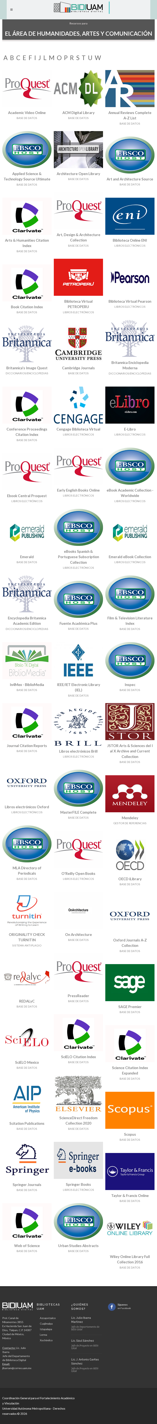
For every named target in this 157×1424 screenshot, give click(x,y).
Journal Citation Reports (27, 745)
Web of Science (27, 1245)
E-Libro (130, 429)
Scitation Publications (26, 1123)
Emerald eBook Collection (130, 557)
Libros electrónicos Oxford (27, 807)
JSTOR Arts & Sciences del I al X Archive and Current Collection (130, 751)
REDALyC (27, 1001)
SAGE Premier (130, 1006)
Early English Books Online (78, 490)
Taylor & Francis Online (130, 1195)
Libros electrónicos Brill (78, 751)
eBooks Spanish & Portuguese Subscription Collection (78, 556)
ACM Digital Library (78, 112)
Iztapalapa (46, 1329)
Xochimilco (46, 1340)
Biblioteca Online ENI (130, 240)
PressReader (78, 995)
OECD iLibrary (130, 879)
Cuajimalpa (46, 1323)
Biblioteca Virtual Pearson (130, 301)
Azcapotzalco (48, 1318)
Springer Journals (27, 1184)
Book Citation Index (27, 307)
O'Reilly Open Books (78, 873)
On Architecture (78, 934)
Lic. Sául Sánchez (82, 1340)
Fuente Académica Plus (78, 623)
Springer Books (78, 1184)
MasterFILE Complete (78, 812)
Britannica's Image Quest (26, 368)
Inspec (130, 684)
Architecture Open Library (78, 173)
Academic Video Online (27, 112)
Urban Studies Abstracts (78, 1245)
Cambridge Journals (78, 368)
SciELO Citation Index (78, 1057)
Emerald (27, 557)
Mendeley (130, 818)
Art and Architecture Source (130, 179)
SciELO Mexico (27, 1062)
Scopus (130, 1134)
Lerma (43, 1334)
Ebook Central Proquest (27, 495)
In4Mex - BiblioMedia (27, 684)
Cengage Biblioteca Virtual (78, 429)
